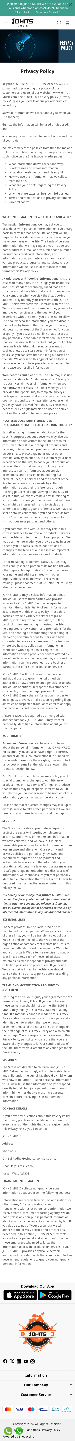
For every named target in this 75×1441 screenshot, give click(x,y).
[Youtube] (26, 1361)
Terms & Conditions (27, 1430)
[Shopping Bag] (66, 22)
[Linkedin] (19, 1361)
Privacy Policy (51, 1430)
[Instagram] (33, 1361)
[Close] (70, 4)
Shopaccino (26, 1436)
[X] (12, 1361)
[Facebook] (5, 1361)
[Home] (23, 22)
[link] (59, 22)
